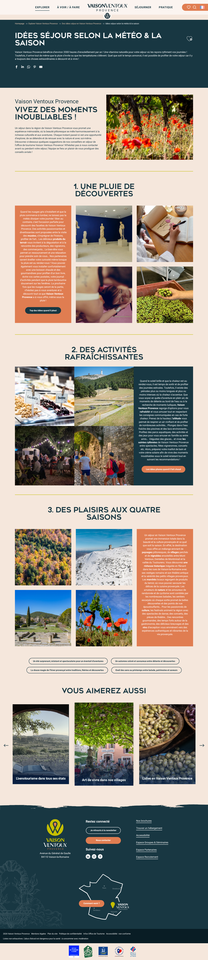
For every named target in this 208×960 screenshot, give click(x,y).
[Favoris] (189, 7)
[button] (194, 7)
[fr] (202, 7)
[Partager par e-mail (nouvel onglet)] (40, 67)
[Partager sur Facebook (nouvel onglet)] (16, 67)
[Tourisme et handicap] (103, 951)
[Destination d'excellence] (119, 951)
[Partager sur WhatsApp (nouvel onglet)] (28, 67)
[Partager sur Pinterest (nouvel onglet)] (34, 67)
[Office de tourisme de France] (133, 951)
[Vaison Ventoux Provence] (107, 11)
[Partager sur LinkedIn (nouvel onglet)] (22, 67)
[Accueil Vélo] (88, 951)
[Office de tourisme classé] (74, 951)
